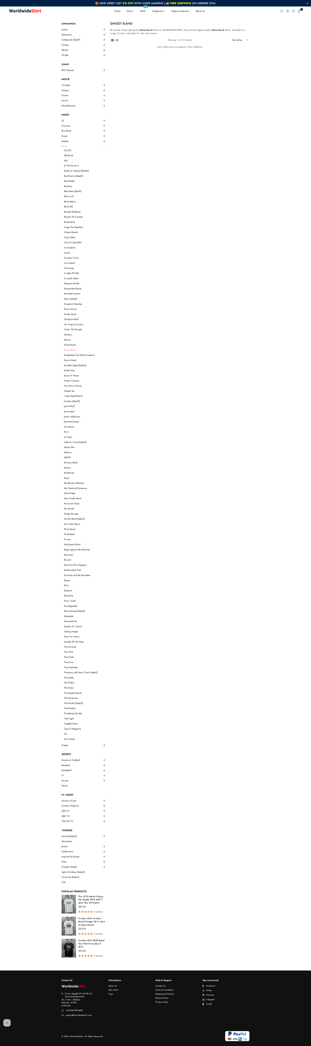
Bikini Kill (68, 196)
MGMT (67, 457)
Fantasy (65, 44)
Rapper (65, 141)
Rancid (67, 559)
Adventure (67, 34)
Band (64, 146)
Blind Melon (70, 201)
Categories (157, 11)
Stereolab (69, 616)
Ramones (68, 554)
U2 (65, 733)
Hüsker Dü (69, 391)
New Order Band (72, 498)
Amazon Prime (69, 800)
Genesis (68, 334)
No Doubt (69, 508)
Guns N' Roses (71, 375)
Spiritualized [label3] (74, 611)
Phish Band (69, 529)
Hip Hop (66, 125)
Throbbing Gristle (73, 713)
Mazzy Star (69, 447)
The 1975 (68, 652)
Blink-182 (68, 206)
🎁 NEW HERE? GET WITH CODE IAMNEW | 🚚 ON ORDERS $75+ (155, 3)
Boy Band (66, 130)
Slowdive (68, 595)
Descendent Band (72, 288)
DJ (63, 120)
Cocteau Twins (71, 257)
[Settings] (287, 11)
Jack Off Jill (69, 406)
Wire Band (69, 739)
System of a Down (73, 626)
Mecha (65, 50)
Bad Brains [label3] (73, 176)
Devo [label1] (70, 298)
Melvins (67, 452)
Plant (64, 861)
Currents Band (71, 278)
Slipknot (68, 590)
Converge (69, 268)
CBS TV (65, 811)
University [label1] (70, 877)
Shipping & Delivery (165, 993)
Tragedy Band (71, 723)
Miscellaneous (69, 105)
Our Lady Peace (72, 524)
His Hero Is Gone (72, 385)
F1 (63, 775)
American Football (71, 760)
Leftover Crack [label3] (75, 442)
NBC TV (66, 816)
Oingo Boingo (71, 513)
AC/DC (68, 150)
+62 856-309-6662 (74, 1010)
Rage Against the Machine (77, 549)
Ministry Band (71, 462)
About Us (200, 11)
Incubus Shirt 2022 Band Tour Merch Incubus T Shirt (91, 943)
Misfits (67, 467)
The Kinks (69, 687)
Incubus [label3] (72, 401)
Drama (65, 95)
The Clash (69, 657)
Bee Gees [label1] (72, 191)
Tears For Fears (71, 636)
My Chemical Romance (75, 488)
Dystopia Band (71, 319)
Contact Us (160, 985)
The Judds (69, 677)
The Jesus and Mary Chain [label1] (81, 672)
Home (117, 11)
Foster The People (73, 329)
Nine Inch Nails (72, 503)
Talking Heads (71, 631)
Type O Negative (72, 728)
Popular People (69, 866)
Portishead (69, 534)
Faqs (111, 993)
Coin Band (69, 263)
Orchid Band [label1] (74, 518)
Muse (66, 478)
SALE (143, 9)
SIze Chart (113, 989)
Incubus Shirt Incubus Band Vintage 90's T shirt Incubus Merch (91, 921)
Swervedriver (70, 621)
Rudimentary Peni (72, 570)
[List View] (117, 40)
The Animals (70, 646)
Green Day (69, 370)
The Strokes (69, 708)
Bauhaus (68, 186)
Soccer (65, 780)
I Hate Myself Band (73, 396)
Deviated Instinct (72, 293)
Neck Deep (69, 493)
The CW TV (67, 821)
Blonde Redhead (72, 211)
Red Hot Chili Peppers (75, 565)
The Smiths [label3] (73, 703)
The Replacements (73, 693)
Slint (66, 585)
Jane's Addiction (72, 416)
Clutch (67, 252)
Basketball (66, 770)
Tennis (65, 785)
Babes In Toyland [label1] (76, 170)
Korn (66, 431)
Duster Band (70, 314)
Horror (65, 100)
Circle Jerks (69, 247)
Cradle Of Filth (71, 273)
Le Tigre (68, 437)
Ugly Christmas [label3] (73, 872)
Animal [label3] (69, 836)
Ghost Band (70, 350)
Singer (65, 745)
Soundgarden (70, 606)
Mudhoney (69, 472)
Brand (64, 846)
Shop (129, 11)
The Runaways (71, 698)
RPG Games (68, 70)
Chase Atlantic (71, 232)
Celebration (67, 851)
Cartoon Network (70, 805)
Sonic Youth (70, 600)
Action (65, 29)
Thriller (65, 55)
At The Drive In (71, 165)
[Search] (282, 11)
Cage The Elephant (73, 227)
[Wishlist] (293, 11)
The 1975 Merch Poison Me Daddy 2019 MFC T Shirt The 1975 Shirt (91, 899)
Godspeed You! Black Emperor (79, 355)
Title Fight (69, 718)
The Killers (69, 682)
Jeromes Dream (71, 421)
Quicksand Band (72, 544)
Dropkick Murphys (73, 304)
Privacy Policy (162, 1002)
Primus (67, 539)
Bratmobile (69, 222)
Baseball (66, 765)
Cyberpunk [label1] (71, 39)
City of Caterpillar (73, 242)
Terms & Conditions (164, 989)
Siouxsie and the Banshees (77, 575)
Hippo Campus (71, 380)
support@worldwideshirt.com (78, 1015)
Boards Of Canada (73, 216)
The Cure (68, 662)
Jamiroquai (69, 411)
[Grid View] (112, 40)
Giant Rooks (70, 344)
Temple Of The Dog (74, 641)
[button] (299, 11)
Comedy (66, 85)
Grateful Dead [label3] (75, 365)
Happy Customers (180, 11)
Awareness (67, 841)
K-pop (64, 136)
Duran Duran (70, 309)
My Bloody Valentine (74, 483)
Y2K (64, 882)
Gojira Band (70, 360)
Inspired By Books (71, 856)
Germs (67, 339)
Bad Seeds (69, 181)
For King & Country (73, 324)
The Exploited (71, 667)
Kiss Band (69, 426)
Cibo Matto (69, 237)
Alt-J (66, 160)
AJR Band (68, 155)
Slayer (67, 580)
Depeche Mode (71, 283)
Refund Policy (162, 998)
